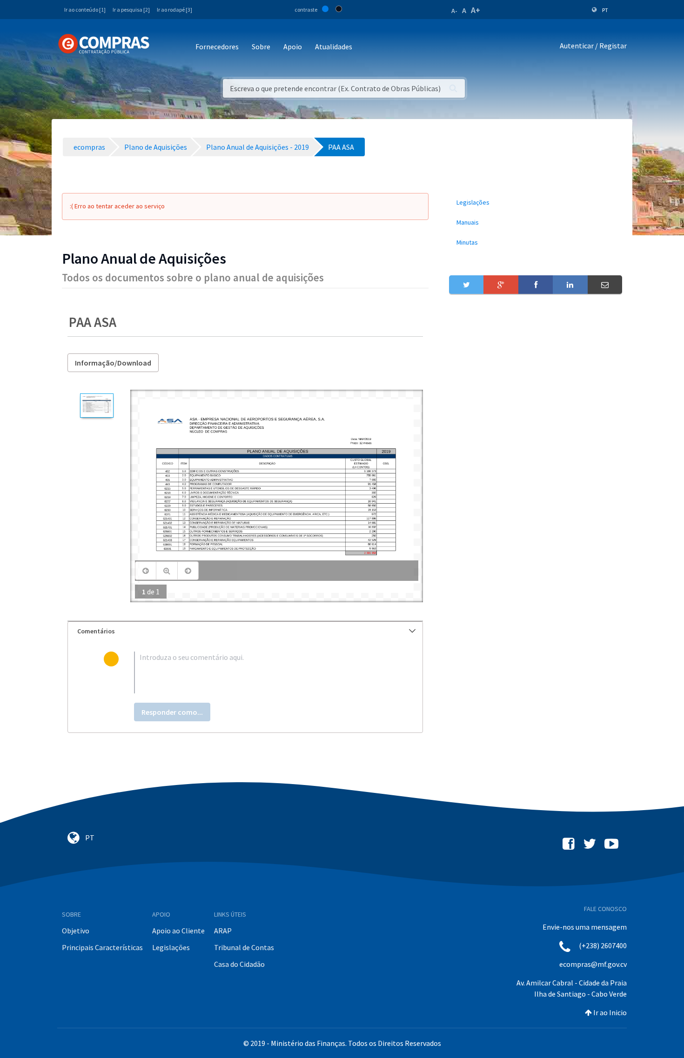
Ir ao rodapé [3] (174, 9)
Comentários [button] (96, 631)
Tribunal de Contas (244, 947)
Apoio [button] (292, 46)
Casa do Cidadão (239, 964)
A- (454, 11)
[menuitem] (535, 202)
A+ (475, 10)
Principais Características (102, 947)
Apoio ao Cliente (178, 930)
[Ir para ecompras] (103, 44)
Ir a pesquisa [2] (131, 9)
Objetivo (75, 930)
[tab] (245, 631)
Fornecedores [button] (217, 46)
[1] (96, 405)
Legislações (171, 947)
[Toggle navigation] (162, 47)
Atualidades (333, 46)
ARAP (223, 930)
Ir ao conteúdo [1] (85, 9)
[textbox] (260, 672)
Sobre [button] (261, 46)
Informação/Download (113, 362)
